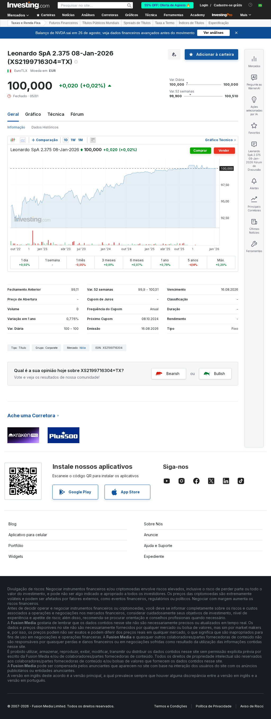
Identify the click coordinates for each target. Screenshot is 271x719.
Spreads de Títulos (137, 23)
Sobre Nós (153, 524)
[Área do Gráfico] (23, 140)
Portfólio (15, 545)
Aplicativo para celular (27, 534)
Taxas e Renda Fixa (25, 23)
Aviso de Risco (251, 706)
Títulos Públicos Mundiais (100, 23)
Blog (12, 524)
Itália (82, 347)
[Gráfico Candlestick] (13, 140)
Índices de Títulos (191, 23)
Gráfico (33, 114)
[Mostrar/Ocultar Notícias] (93, 140)
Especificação (219, 23)
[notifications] (250, 4)
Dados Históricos (44, 127)
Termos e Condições (170, 706)
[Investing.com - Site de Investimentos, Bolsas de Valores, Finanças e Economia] (28, 5)
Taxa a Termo (164, 23)
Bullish (219, 373)
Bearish (172, 373)
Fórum (77, 114)
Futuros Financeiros (63, 23)
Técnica (55, 114)
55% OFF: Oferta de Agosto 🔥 (167, 5)
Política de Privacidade (214, 706)
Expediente (154, 556)
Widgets (15, 556)
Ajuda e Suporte (158, 545)
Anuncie (151, 534)
